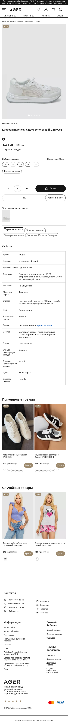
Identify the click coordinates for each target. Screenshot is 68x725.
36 (5, 164)
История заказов (54, 634)
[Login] (46, 10)
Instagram (44, 605)
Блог (6, 669)
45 (21, 470)
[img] (34, 71)
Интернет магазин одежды (12, 21)
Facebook (44, 601)
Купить (52, 188)
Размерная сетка (12, 171)
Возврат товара (53, 659)
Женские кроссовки (32, 21)
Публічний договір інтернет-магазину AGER (16, 653)
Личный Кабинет (54, 630)
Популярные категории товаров (14, 640)
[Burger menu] (4, 9)
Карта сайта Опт (11, 631)
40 (36, 164)
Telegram (44, 609)
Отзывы (7, 645)
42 (9, 470)
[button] (29, 115)
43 (13, 470)
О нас (6, 648)
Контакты (50, 655)
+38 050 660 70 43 (16, 604)
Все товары (9, 635)
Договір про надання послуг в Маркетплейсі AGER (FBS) (17, 659)
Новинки (46, 15)
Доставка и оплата (51, 664)
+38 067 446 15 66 (16, 600)
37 (13, 164)
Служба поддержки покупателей (52, 670)
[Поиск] (60, 10)
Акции (60, 15)
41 (5, 470)
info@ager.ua (13, 611)
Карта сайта (9, 627)
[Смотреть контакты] (38, 10)
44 (17, 470)
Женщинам (10, 15)
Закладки (50, 638)
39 (28, 164)
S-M (5, 559)
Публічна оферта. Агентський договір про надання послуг (17, 664)
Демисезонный (45, 325)
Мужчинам (28, 15)
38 (20, 164)
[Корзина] (53, 10)
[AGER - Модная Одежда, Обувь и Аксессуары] (15, 9)
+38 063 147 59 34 (16, 607)
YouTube (44, 613)
